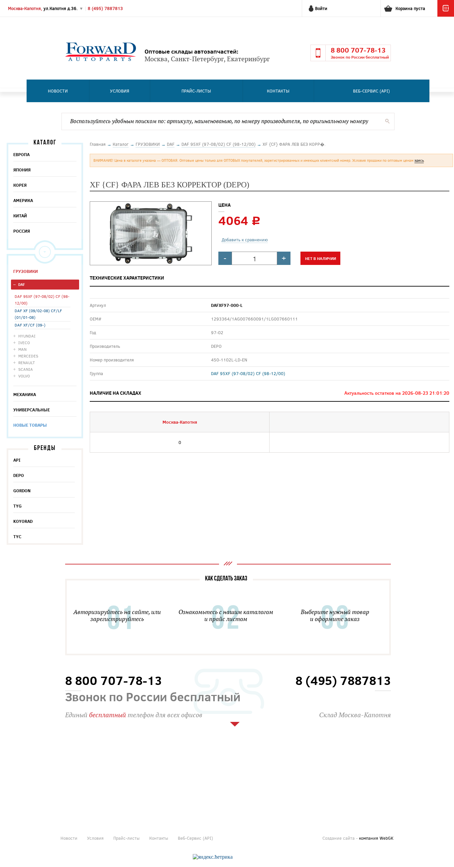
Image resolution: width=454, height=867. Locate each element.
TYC (17, 537)
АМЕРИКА (23, 200)
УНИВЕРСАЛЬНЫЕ (31, 410)
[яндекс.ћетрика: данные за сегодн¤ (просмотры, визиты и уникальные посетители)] (213, 857)
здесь (419, 160)
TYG (17, 506)
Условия (119, 91)
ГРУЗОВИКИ (25, 271)
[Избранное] (445, 15)
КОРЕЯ (20, 185)
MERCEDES (28, 355)
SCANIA (25, 369)
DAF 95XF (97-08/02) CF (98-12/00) (42, 300)
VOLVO (24, 375)
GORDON (22, 491)
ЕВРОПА (21, 154)
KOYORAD (23, 521)
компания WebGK (376, 838)
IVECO (24, 342)
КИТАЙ (20, 216)
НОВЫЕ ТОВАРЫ (30, 425)
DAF (21, 284)
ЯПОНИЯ (22, 170)
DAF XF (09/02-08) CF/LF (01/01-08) (38, 314)
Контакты (278, 91)
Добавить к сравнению (245, 240)
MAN (22, 349)
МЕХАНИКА (24, 394)
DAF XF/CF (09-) (30, 324)
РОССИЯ (21, 231)
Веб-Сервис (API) (371, 91)
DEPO (18, 475)
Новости (58, 91)
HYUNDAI (27, 335)
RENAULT (26, 362)
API (17, 460)
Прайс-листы (196, 91)
